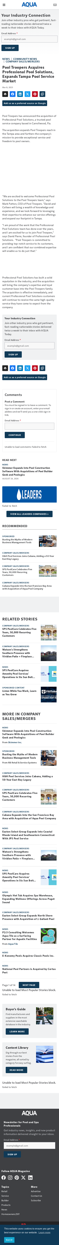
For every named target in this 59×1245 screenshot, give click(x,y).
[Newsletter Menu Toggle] (55, 4)
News (6, 58)
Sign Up (10, 47)
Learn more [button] (45, 1232)
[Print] (5, 94)
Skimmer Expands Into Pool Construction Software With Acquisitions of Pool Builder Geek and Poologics (27, 471)
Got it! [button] (9, 1240)
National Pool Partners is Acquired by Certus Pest (29, 970)
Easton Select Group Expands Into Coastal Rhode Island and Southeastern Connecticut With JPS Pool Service (28, 835)
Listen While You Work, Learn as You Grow (19, 692)
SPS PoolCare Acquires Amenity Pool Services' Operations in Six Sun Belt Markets (17, 674)
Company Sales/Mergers (23, 61)
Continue (15, 435)
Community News (25, 58)
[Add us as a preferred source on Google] (42, 94)
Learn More (17, 1031)
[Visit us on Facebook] (3, 1177)
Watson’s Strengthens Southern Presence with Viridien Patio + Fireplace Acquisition (17, 653)
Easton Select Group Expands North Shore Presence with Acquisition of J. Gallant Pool (28, 917)
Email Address (9, 33)
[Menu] (4, 4)
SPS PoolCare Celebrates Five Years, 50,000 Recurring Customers (17, 572)
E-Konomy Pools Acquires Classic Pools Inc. (28, 955)
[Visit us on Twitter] (23, 1177)
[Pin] (35, 94)
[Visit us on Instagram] (10, 1177)
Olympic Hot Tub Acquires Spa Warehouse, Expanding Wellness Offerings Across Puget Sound (28, 899)
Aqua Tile (13, 943)
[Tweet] (27, 94)
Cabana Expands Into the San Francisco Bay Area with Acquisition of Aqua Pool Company (27, 587)
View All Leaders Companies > (29, 514)
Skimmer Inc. (15, 742)
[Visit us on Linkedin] (30, 1177)
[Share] (12, 94)
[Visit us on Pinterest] (17, 1177)
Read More (16, 1070)
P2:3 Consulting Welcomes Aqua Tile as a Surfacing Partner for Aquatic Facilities (19, 936)
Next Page (29, 985)
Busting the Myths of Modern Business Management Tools (17, 541)
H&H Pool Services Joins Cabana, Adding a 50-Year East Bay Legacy (28, 557)
